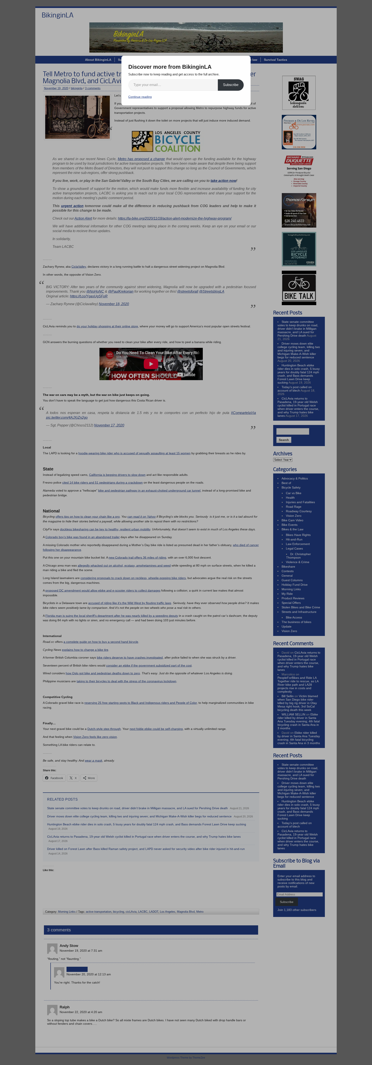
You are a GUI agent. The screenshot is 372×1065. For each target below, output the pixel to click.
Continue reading (140, 96)
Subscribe (231, 85)
